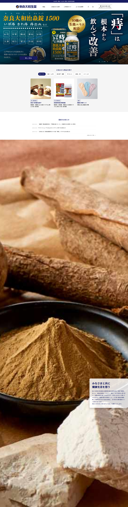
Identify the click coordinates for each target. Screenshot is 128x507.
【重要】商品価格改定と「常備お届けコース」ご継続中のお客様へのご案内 (57, 124)
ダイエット (69, 74)
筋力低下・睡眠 (60, 74)
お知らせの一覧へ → (91, 135)
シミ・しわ (86, 74)
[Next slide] (107, 61)
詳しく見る (28, 58)
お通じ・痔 (77, 74)
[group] (64, 37)
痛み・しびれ (51, 74)
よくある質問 (79, 7)
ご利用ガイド (67, 7)
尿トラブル (41, 74)
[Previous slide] (99, 61)
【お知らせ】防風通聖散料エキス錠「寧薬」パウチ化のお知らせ (54, 131)
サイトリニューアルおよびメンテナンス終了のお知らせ (52, 128)
